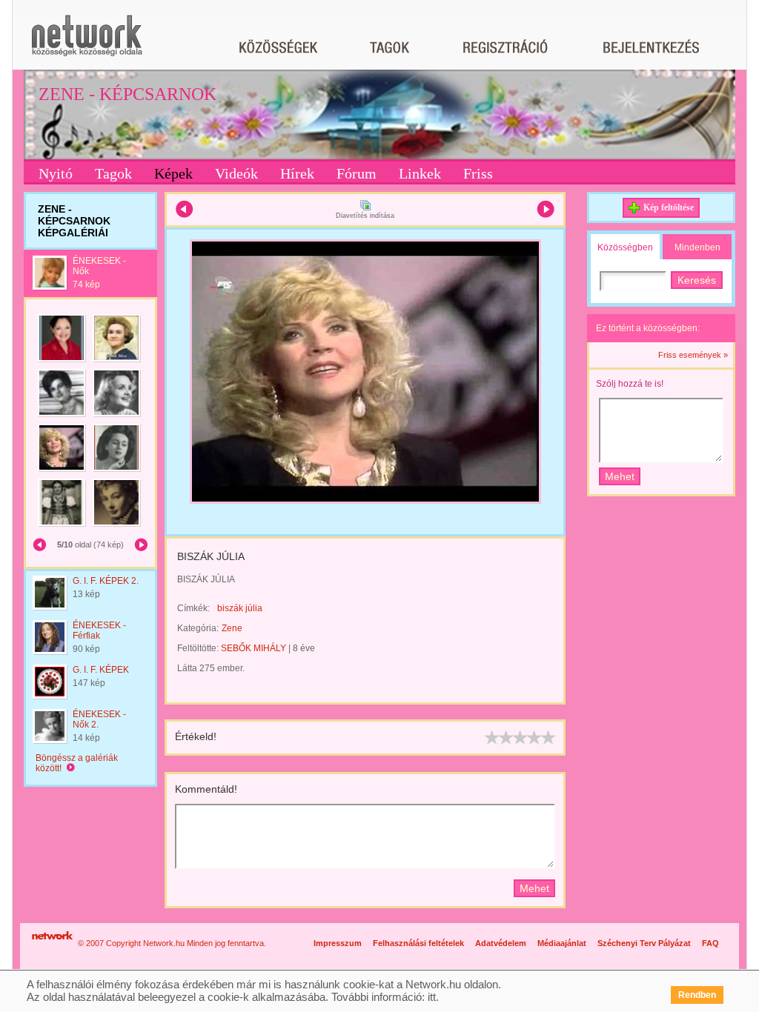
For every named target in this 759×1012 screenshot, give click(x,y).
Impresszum (338, 943)
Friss (478, 173)
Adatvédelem (500, 943)
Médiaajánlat (561, 943)
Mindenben (697, 247)
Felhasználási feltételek (418, 943)
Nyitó (56, 173)
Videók (236, 173)
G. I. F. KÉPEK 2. (106, 581)
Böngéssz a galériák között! (77, 763)
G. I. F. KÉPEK (101, 670)
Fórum (357, 173)
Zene (232, 628)
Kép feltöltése (668, 207)
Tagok (113, 173)
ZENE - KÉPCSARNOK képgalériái (74, 221)
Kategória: (198, 628)
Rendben (697, 995)
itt (432, 997)
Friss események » (693, 354)
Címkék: (193, 608)
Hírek (297, 173)
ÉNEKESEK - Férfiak (99, 630)
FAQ (710, 943)
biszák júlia (239, 608)
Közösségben (625, 247)
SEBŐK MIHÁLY (253, 648)
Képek (173, 173)
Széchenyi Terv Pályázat (644, 943)
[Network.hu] (87, 42)
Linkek (420, 173)
